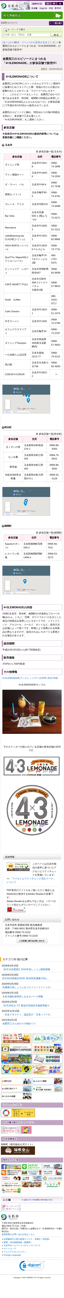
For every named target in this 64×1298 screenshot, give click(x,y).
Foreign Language (12, 1255)
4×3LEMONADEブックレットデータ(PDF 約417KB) (30, 678)
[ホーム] (7, 42)
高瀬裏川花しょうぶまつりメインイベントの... (27, 987)
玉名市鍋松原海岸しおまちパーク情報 (23, 996)
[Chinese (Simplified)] (51, 8)
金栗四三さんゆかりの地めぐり (19, 1023)
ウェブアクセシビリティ (15, 1252)
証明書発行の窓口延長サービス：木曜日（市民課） (27, 1239)
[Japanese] (34, 8)
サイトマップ (10, 1248)
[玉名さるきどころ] (45, 42)
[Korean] (58, 8)
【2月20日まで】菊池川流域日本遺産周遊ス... (27, 1005)
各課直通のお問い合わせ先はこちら (18, 1234)
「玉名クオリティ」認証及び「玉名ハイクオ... (27, 1014)
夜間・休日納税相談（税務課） (18, 1242)
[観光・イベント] (23, 42)
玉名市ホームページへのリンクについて (22, 1245)
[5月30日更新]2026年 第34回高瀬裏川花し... (26, 978)
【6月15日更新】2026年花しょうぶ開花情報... (27, 969)
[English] (43, 8)
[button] (32, 1267)
